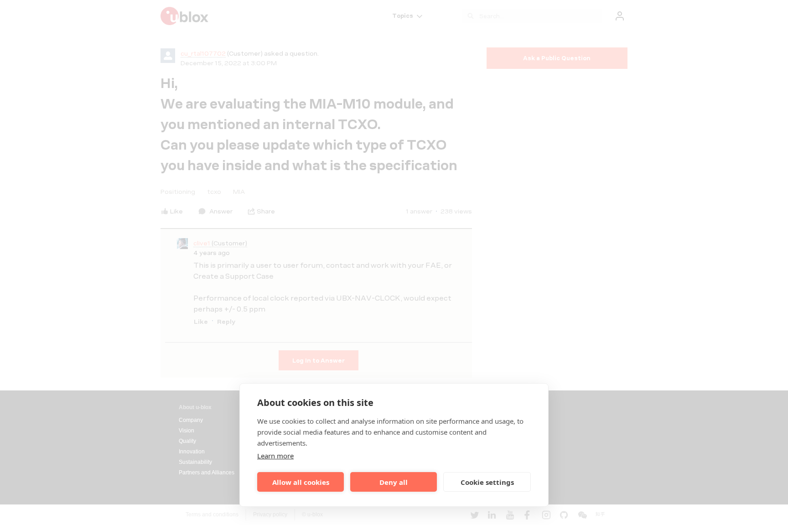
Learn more (275, 455)
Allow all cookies (300, 482)
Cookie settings (487, 482)
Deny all (393, 482)
